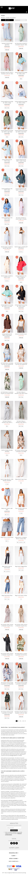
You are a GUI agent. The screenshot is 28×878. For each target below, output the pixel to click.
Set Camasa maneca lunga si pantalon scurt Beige (21, 451)
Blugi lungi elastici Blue (7, 595)
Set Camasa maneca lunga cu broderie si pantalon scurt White (21, 683)
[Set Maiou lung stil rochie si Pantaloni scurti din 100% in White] (21, 700)
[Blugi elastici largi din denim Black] (7, 555)
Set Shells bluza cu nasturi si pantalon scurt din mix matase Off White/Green (21, 654)
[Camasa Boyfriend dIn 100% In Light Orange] (21, 148)
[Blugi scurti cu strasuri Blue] (7, 526)
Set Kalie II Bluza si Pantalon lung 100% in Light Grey (7, 422)
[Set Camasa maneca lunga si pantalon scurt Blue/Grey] (7, 671)
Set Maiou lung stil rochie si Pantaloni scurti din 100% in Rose (7, 73)
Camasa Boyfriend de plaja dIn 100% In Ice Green (7, 305)
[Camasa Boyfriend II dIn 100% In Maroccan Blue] (21, 177)
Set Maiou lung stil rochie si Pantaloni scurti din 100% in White (21, 712)
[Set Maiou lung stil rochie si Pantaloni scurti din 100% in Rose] (7, 61)
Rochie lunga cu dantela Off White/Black (21, 247)
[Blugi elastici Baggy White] (21, 555)
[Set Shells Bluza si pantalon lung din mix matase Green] (7, 381)
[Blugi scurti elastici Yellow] (21, 584)
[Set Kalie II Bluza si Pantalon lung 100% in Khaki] (21, 410)
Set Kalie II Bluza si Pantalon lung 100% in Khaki (21, 422)
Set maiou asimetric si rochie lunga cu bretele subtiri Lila (21, 218)
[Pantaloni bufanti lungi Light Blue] (7, 32)
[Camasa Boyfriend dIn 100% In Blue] (7, 148)
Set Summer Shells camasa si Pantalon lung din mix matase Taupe (7, 625)
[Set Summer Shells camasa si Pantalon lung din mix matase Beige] (21, 613)
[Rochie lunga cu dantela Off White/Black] (21, 236)
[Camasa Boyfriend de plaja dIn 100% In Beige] (7, 90)
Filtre (8, 20)
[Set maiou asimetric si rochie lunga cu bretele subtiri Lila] (21, 206)
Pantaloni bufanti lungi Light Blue (7, 44)
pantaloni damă (10, 745)
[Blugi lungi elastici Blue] (7, 584)
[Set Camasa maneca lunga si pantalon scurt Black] (7, 700)
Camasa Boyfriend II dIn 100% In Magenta (21, 276)
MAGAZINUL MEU (13, 853)
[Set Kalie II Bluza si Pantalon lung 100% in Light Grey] (7, 410)
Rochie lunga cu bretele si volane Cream (7, 276)
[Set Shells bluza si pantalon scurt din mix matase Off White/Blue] (7, 352)
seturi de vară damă (13, 800)
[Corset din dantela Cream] (21, 323)
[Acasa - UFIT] (14, 8)
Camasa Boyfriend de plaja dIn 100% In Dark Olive (21, 131)
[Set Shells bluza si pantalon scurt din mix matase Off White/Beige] (21, 352)
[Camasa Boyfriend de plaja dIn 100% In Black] (21, 294)
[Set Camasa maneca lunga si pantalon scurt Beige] (21, 439)
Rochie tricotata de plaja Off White (7, 451)
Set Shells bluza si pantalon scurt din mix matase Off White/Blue (7, 363)
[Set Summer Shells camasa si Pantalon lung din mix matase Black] (7, 642)
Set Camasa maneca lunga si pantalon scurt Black (7, 712)
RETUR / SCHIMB (13, 858)
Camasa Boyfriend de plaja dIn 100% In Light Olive (7, 131)
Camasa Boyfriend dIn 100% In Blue (7, 160)
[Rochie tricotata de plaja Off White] (7, 439)
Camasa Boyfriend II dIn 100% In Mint (7, 189)
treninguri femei (13, 755)
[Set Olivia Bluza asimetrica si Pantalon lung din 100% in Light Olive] (21, 32)
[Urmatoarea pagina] (25, 721)
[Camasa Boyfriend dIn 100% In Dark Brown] (7, 323)
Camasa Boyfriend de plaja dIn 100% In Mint (21, 73)
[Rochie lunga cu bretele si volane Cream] (7, 265)
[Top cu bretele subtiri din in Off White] (21, 497)
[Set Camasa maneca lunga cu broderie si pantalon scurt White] (21, 671)
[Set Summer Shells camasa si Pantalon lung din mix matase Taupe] (7, 613)
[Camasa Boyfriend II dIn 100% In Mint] (7, 177)
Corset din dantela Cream (21, 334)
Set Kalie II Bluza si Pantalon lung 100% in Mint (21, 392)
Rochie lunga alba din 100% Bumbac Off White (7, 480)
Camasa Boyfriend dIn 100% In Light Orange (21, 160)
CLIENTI (13, 855)
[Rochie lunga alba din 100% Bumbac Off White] (7, 468)
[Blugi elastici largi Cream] (21, 468)
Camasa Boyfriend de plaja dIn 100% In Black (21, 305)
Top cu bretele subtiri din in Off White (21, 509)
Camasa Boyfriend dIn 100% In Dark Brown (7, 334)
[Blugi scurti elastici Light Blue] (7, 497)
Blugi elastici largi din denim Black (7, 567)
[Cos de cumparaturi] (20, 14)
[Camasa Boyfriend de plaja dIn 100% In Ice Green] (7, 294)
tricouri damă (16, 784)
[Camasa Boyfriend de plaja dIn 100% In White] (21, 90)
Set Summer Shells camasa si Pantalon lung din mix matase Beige (21, 625)
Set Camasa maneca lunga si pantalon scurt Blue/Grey (7, 683)
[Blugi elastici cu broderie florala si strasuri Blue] (21, 526)
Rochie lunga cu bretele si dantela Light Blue (7, 247)
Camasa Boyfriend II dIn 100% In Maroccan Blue (21, 189)
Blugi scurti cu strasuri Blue (7, 537)
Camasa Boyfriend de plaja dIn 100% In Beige (7, 102)
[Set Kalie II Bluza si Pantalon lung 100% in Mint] (21, 381)
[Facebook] (11, 843)
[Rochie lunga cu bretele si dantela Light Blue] (7, 236)
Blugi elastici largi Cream (21, 479)
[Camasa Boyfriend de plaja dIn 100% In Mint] (21, 61)
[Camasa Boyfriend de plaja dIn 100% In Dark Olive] (21, 119)
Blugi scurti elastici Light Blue (7, 509)
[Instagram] (16, 843)
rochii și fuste (3, 766)
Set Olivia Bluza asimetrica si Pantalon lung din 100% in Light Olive (21, 44)
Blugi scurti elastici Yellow (21, 595)
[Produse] (2, 8)
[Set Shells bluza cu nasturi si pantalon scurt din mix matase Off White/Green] (21, 642)
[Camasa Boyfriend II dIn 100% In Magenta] (21, 265)
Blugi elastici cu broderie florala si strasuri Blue (21, 538)
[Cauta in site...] (23, 14)
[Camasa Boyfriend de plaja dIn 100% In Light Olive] (7, 119)
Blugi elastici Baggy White (21, 566)
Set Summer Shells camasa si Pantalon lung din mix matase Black (7, 654)
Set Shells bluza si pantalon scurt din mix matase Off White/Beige (21, 363)
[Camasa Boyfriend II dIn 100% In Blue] (7, 206)
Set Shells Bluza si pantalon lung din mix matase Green (7, 392)
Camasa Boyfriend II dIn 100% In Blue (7, 218)
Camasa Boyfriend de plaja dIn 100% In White (21, 102)
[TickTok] (14, 843)
